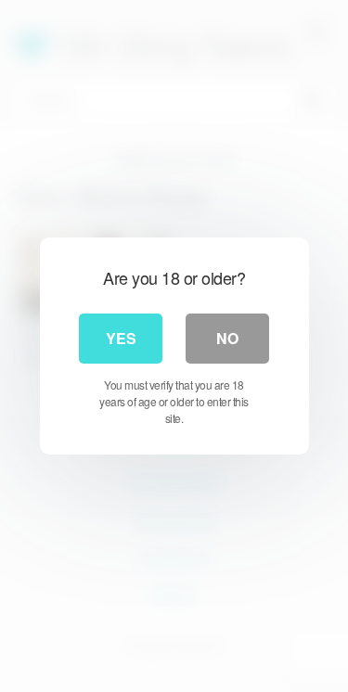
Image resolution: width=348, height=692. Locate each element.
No (227, 338)
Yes (121, 338)
